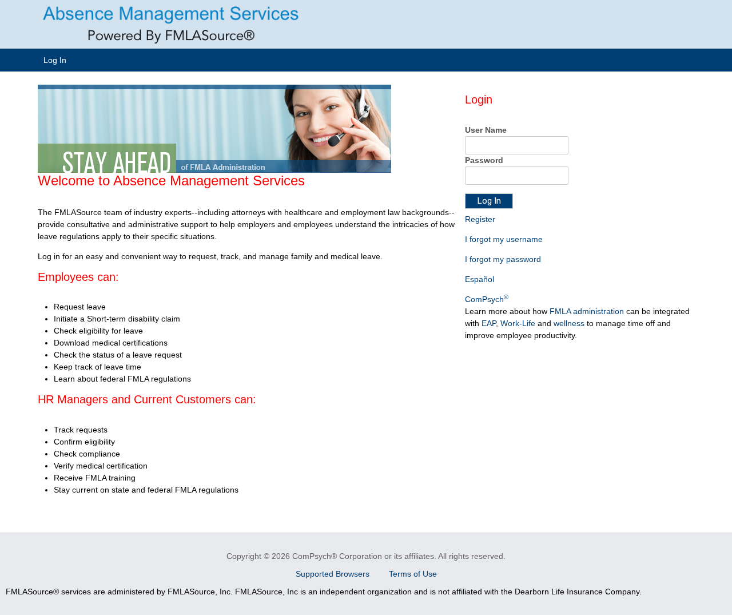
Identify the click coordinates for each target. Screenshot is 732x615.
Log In (54, 60)
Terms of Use (413, 573)
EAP (489, 323)
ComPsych (486, 299)
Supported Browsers (334, 573)
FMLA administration (587, 311)
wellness (569, 323)
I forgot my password (503, 259)
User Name (486, 129)
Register (480, 219)
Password (484, 160)
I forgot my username (504, 239)
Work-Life (517, 323)
